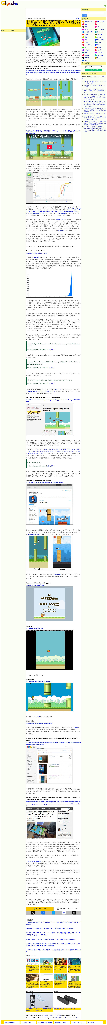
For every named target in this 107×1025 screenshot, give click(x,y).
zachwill (36, 257)
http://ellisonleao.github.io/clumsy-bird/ (39, 681)
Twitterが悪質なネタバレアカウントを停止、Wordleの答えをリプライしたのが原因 (46, 984)
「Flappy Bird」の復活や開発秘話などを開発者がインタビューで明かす (46, 968)
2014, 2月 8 (51, 349)
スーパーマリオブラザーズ (34, 861)
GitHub (38, 717)
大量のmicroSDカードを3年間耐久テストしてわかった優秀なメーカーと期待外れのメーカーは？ (95, 110)
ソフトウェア (52, 1015)
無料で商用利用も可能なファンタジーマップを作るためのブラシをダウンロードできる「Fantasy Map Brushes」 (95, 117)
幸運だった (59, 219)
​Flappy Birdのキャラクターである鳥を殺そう (41, 391)
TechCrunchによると (34, 534)
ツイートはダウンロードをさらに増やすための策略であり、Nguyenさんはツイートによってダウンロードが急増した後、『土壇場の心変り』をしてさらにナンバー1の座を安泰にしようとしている (53, 451)
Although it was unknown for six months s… (67, 1018)
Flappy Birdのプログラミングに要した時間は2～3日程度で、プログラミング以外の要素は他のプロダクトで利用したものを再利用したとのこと (53, 211)
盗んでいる (58, 389)
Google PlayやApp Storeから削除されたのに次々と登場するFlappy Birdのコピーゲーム (32, 968)
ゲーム (78, 18)
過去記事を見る (93, 70)
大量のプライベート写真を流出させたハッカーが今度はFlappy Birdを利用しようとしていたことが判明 (74, 969)
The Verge (62, 213)
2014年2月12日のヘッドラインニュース (64, 1008)
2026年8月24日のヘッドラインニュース (94, 113)
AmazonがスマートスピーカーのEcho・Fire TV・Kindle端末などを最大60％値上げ (94, 90)
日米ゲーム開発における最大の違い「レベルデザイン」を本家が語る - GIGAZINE (50, 939)
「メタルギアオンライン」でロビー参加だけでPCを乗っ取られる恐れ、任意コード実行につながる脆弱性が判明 (95, 123)
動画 (46, 1015)
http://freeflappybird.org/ (34, 628)
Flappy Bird (57, 574)
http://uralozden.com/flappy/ (35, 585)
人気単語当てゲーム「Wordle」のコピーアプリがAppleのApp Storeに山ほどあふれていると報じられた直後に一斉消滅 (74, 984)
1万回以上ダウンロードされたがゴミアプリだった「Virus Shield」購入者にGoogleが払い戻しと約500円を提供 (32, 984)
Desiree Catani (31, 47)
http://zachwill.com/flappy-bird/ (36, 253)
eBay (76, 727)
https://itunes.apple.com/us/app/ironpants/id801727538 (45, 482)
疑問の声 (61, 230)
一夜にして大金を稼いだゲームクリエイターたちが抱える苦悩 (60, 968)
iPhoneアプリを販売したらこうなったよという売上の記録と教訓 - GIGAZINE (49, 928)
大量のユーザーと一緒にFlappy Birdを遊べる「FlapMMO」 (60, 983)
